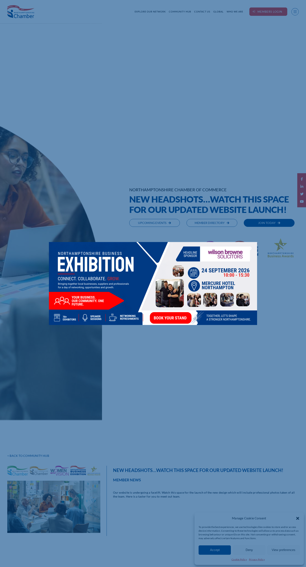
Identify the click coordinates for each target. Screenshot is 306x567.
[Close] (250, 248)
